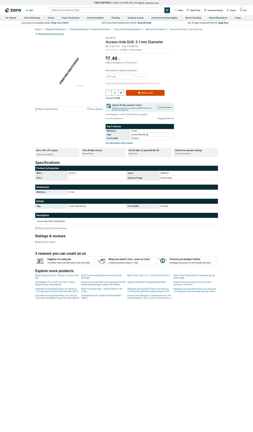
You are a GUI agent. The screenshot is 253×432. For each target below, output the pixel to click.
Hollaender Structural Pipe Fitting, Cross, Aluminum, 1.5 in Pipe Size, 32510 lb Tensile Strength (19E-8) (195, 290)
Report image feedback (48, 109)
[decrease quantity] (108, 93)
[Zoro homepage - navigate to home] (13, 10)
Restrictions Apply (152, 3)
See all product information (119, 143)
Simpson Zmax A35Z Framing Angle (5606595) (146, 282)
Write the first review (45, 241)
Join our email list (44, 154)
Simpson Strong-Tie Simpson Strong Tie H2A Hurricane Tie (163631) (192, 283)
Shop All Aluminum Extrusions (51, 34)
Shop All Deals (144, 22)
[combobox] (110, 10)
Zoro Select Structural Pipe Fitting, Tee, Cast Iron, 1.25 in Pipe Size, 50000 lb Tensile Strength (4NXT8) (57, 296)
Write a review (136, 49)
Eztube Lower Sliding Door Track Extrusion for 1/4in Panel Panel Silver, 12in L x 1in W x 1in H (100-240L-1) (149, 296)
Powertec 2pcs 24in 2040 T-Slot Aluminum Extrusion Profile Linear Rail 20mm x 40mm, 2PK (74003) (103, 283)
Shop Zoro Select (60, 22)
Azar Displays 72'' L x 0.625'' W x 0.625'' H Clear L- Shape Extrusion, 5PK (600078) (55, 283)
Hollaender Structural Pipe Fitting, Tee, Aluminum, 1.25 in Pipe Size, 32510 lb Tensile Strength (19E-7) (56, 290)
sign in (141, 3)
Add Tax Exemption (183, 153)
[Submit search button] (167, 10)
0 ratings (123, 49)
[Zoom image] (69, 71)
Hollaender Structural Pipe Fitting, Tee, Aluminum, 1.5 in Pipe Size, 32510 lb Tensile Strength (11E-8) (148, 290)
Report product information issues (52, 228)
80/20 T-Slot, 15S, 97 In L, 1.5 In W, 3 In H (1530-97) (148, 275)
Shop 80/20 (110, 38)
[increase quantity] (121, 93)
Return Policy (88, 153)
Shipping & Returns (166, 118)
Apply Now (223, 22)
